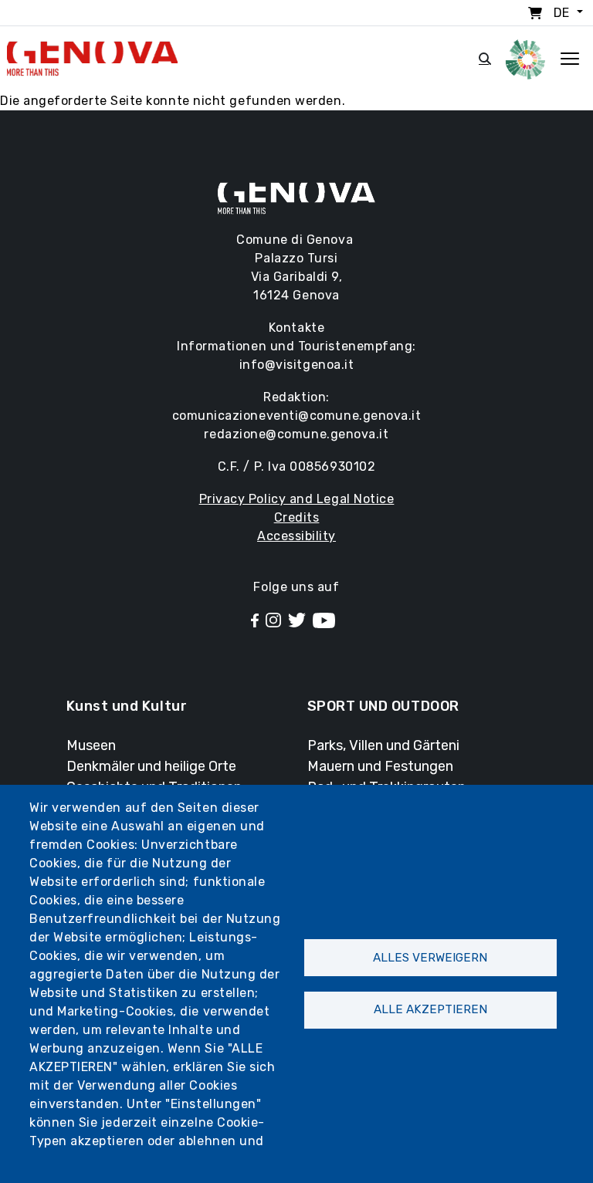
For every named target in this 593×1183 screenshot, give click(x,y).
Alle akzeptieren (430, 1009)
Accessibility (296, 536)
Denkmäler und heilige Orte (151, 766)
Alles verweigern (430, 958)
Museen (91, 745)
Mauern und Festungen (380, 766)
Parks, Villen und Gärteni (383, 745)
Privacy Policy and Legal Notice (297, 499)
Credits (297, 517)
